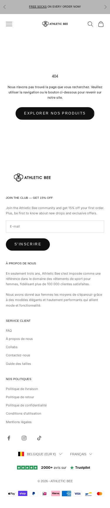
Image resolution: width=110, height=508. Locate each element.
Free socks (38, 6)
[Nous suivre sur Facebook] (9, 438)
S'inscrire (27, 244)
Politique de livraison (22, 389)
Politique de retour (20, 397)
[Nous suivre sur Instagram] (24, 438)
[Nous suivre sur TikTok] (39, 438)
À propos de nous (19, 339)
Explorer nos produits (55, 113)
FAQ (9, 331)
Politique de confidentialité (26, 405)
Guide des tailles (18, 364)
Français (78, 454)
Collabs (12, 347)
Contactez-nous (18, 355)
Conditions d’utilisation (23, 413)
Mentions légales (19, 422)
